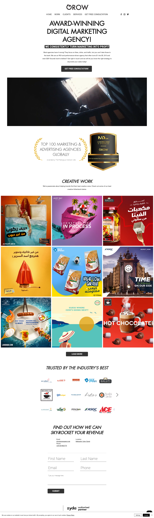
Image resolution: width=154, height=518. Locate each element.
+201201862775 (61, 446)
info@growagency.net (63, 441)
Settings (138, 515)
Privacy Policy (70, 515)
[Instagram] (124, 14)
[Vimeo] (128, 14)
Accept (146, 515)
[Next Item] (117, 395)
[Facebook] (121, 14)
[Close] (152, 515)
